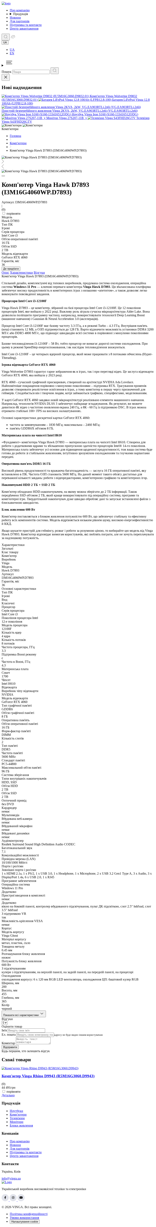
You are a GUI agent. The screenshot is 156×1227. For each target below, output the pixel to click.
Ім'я (4, 1030)
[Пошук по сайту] (6, 37)
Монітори (16, 1122)
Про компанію (20, 10)
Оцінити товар (12, 1026)
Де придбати (11, 268)
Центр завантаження (24, 28)
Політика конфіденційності (29, 1214)
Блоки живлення (21, 1125)
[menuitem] (82, 50)
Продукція (20, 14)
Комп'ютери (18, 1114)
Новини (15, 17)
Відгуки (39, 272)
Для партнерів (19, 21)
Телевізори (17, 1118)
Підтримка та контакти (26, 25)
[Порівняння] (13, 38)
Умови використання (24, 1217)
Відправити (10, 1047)
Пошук (6, 71)
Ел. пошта (9, 1034)
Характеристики (21, 272)
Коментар (8, 1043)
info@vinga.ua (11, 1178)
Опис (5, 272)
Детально (8, 1095)
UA (12, 49)
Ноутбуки (16, 1111)
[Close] (6, 77)
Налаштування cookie (24, 1221)
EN (12, 53)
